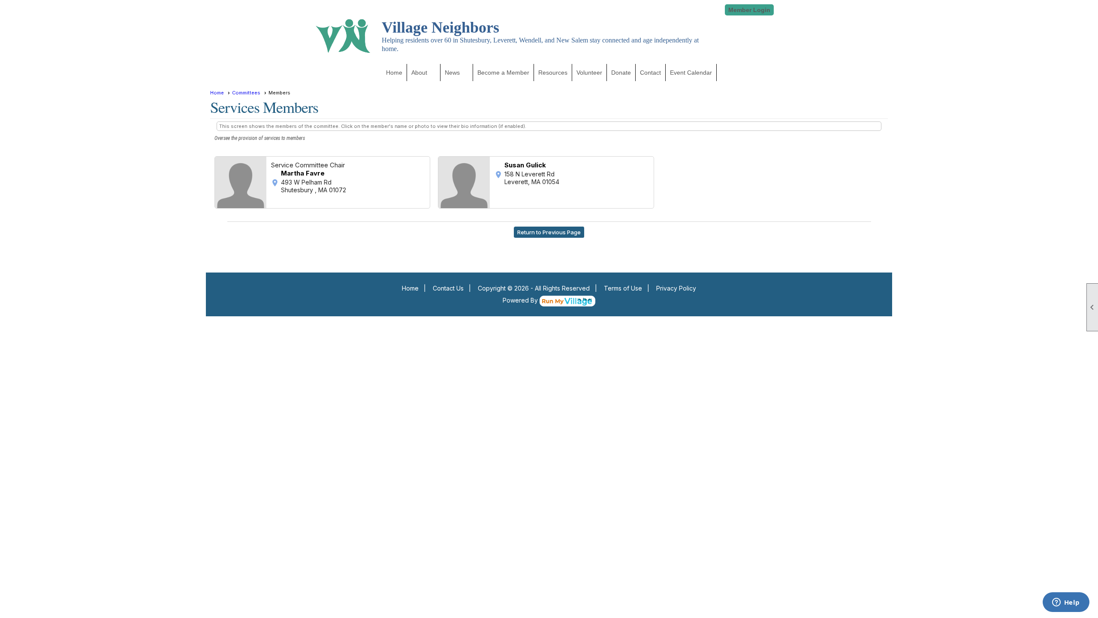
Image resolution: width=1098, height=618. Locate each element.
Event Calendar (691, 72)
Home (394, 72)
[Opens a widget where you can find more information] (1065, 603)
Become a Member (503, 72)
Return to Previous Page (549, 232)
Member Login (749, 9)
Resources (552, 72)
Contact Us (448, 288)
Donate (621, 72)
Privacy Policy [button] (676, 288)
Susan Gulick (525, 165)
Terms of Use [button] (623, 288)
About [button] (419, 72)
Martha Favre (303, 173)
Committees (246, 93)
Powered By (521, 300)
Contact (650, 72)
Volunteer (589, 72)
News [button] (452, 72)
